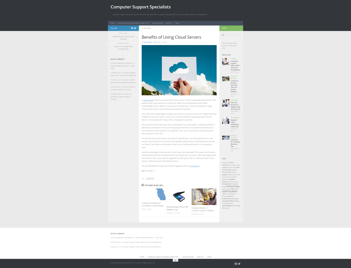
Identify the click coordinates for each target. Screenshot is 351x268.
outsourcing (232, 194)
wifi (223, 208)
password (224, 196)
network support (226, 189)
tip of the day (235, 206)
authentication (225, 162)
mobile (224, 186)
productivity (226, 199)
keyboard (225, 182)
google (224, 175)
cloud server (148, 100)
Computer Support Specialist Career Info (133, 23)
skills (223, 203)
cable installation (233, 165)
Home (113, 23)
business (225, 165)
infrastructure (227, 177)
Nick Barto (148, 42)
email (229, 172)
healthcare (234, 174)
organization (225, 194)
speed (231, 203)
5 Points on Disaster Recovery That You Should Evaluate (235, 86)
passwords (230, 196)
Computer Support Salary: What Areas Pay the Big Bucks (235, 65)
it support (146, 28)
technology (226, 205)
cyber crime (232, 167)
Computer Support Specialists (141, 7)
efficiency (224, 172)
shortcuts (236, 201)
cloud (238, 165)
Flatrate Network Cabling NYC (122, 63)
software (227, 203)
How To (168, 23)
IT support (231, 179)
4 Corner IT (194, 166)
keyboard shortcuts (233, 182)
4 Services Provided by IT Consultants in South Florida (152, 204)
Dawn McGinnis (117, 94)
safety (224, 201)
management (227, 184)
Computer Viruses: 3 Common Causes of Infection (203, 209)
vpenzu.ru (115, 80)
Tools (177, 23)
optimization (150, 178)
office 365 (234, 189)
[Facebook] (132, 28)
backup (231, 162)
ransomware (235, 199)
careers (233, 59)
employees (234, 172)
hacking (229, 174)
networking (235, 118)
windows (227, 208)
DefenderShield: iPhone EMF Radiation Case (177, 208)
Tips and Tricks (157, 23)
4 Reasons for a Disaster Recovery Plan (235, 143)
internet (233, 177)
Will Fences (116, 73)
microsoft (235, 184)
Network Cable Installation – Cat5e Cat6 (235, 123)
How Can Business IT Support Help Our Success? (121, 96)
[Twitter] (135, 28)
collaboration (225, 167)
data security (232, 170)
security (229, 201)
